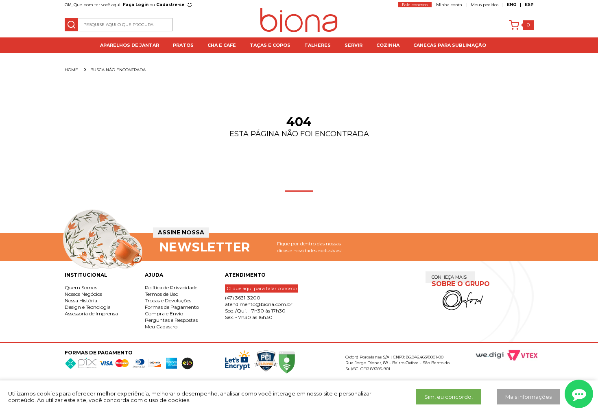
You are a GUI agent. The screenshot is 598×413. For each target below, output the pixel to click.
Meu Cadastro (161, 326)
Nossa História (81, 300)
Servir (353, 45)
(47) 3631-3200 (242, 298)
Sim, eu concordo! (448, 396)
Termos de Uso (161, 294)
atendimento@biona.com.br (258, 304)
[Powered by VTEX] (518, 355)
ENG (511, 4)
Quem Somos (81, 287)
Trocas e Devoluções (168, 300)
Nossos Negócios (83, 294)
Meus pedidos (484, 4)
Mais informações (528, 396)
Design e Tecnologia (88, 307)
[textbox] (119, 24)
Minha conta (449, 4)
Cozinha (387, 45)
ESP (529, 4)
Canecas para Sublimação (449, 45)
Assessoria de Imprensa (91, 313)
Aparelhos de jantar (129, 45)
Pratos (183, 45)
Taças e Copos (270, 45)
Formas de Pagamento (172, 307)
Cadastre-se (170, 4)
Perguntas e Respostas (171, 320)
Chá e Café (221, 45)
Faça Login (135, 4)
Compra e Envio (164, 313)
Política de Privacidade (171, 287)
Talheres (317, 45)
